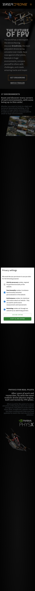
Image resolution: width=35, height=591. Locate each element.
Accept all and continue (17, 319)
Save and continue (17, 315)
